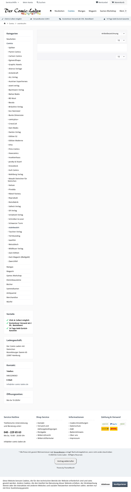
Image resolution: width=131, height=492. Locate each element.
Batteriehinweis (76, 432)
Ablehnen (105, 484)
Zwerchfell (13, 261)
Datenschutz (75, 426)
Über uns (74, 435)
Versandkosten (59, 452)
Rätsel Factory (14, 193)
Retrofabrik (13, 202)
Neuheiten (11, 39)
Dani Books (13, 128)
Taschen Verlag (15, 231)
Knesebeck (13, 166)
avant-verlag (13, 85)
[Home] (51, 11)
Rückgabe (42, 432)
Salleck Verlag (14, 206)
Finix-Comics (14, 149)
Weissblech (13, 244)
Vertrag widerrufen (65, 461)
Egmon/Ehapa (14, 60)
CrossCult (12, 123)
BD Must (12, 98)
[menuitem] (118, 2)
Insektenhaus (14, 157)
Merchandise (12, 297)
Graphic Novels (15, 64)
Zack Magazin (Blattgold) (19, 257)
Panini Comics (14, 52)
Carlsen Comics (15, 56)
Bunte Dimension (16, 115)
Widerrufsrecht (44, 435)
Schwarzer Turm (15, 223)
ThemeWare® (69, 468)
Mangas (10, 267)
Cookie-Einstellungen (79, 423)
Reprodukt (13, 198)
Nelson (11, 185)
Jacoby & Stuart (15, 161)
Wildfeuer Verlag (15, 248)
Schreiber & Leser (16, 219)
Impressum (75, 438)
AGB (72, 429)
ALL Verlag (13, 77)
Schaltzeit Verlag (15, 215)
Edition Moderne (15, 140)
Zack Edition (13, 253)
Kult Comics (13, 170)
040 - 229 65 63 (12, 432)
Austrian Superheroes (18, 81)
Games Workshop (14, 275)
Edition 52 (12, 136)
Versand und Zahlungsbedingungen (47, 427)
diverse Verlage (15, 68)
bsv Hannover (14, 111)
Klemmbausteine (14, 280)
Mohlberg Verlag (15, 174)
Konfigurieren (120, 484)
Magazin (10, 271)
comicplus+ (13, 119)
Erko (10, 145)
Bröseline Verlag (15, 106)
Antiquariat (11, 293)
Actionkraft (13, 73)
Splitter (11, 47)
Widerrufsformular (46, 438)
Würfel (9, 301)
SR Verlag (12, 210)
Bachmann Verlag (16, 90)
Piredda (11, 189)
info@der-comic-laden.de (17, 384)
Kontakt (41, 423)
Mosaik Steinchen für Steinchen (17, 179)
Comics (10, 43)
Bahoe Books (14, 94)
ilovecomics (13, 153)
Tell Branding (14, 236)
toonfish (12, 240)
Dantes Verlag (14, 132)
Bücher (10, 284)
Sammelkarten (13, 288)
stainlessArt (13, 227)
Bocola (11, 102)
